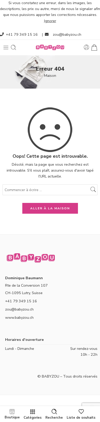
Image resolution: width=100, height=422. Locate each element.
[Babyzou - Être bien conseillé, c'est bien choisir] (50, 47)
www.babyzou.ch (19, 317)
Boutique (12, 417)
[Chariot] (94, 47)
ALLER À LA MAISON (50, 208)
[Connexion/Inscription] (86, 47)
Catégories (33, 417)
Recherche (54, 417)
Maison (50, 75)
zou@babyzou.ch (67, 34)
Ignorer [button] (50, 20)
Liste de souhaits (81, 417)
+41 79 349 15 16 (22, 34)
